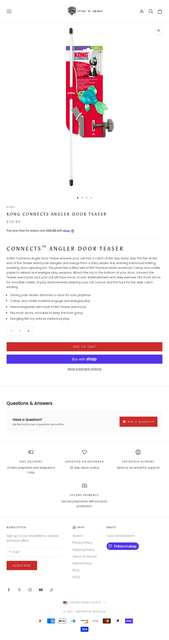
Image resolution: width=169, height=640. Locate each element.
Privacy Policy (82, 543)
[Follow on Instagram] (30, 590)
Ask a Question (140, 422)
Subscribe (22, 565)
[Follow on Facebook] (9, 590)
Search (78, 536)
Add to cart (84, 347)
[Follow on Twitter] (19, 590)
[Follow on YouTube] (41, 590)
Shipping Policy (84, 550)
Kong (11, 207)
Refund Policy (82, 563)
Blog (76, 570)
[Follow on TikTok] (51, 590)
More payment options (85, 369)
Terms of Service (85, 556)
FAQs (76, 577)
